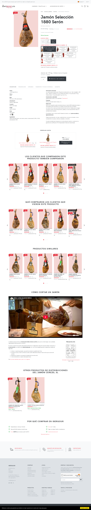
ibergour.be (44, 491)
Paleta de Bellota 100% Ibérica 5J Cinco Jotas (75, 230)
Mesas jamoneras (31, 474)
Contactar (11, 472)
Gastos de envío (45, 469)
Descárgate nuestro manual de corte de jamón (71, 359)
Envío (12, 431)
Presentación (64, 98)
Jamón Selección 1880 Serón (25, 143)
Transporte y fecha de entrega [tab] (44, 86)
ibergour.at (44, 490)
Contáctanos (77, 448)
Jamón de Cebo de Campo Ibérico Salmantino (59, 275)
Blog (9, 469)
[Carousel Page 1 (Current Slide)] (43, 193)
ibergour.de (44, 495)
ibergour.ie (53, 493)
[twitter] (9, 483)
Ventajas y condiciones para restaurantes (69, 490)
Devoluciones (44, 470)
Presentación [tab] (22, 86)
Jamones (55, 11)
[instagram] (13, 483)
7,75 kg (53, 41)
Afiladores (30, 473)
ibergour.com (44, 494)
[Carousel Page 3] (46, 193)
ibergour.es (53, 490)
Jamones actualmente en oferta (67, 483)
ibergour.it (53, 494)
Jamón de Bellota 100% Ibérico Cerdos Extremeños (75, 185)
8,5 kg (43, 41)
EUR (87, 1)
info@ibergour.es (12, 480)
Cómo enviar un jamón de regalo (48, 473)
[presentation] (7, 179)
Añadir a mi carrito (57, 78)
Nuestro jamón (31, 490)
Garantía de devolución (53, 431)
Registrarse (63, 491)
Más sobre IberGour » (45, 434)
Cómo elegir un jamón (46, 471)
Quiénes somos (12, 468)
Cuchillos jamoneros (32, 471)
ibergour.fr (53, 491)
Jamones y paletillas (38, 6)
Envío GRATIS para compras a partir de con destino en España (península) (18, 1)
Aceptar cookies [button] (84, 508)
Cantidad (43, 77)
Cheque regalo (31, 491)
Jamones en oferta (31, 493)
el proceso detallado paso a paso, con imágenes (20, 359)
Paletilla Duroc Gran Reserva (45, 184)
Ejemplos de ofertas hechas (66, 482)
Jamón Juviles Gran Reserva (59, 184)
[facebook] (11, 483)
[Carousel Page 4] (47, 193)
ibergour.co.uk (45, 493)
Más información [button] (43, 508)
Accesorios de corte (56, 6)
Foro (43, 474)
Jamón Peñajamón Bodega (14, 184)
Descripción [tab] (13, 86)
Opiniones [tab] (30, 86)
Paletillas (29, 469)
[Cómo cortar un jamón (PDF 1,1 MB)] (70, 344)
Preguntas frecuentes (46, 467)
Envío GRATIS (18, 448)
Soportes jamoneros (32, 470)
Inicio (42, 11)
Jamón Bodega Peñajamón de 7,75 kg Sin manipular (48, 143)
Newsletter (11, 471)
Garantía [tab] (57, 86)
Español (81, 1)
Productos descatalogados (33, 495)
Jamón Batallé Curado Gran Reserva (30, 184)
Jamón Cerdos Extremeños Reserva (75, 275)
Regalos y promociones (32, 494)
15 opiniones (78, 28)
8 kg (48, 41)
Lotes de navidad (31, 476)
